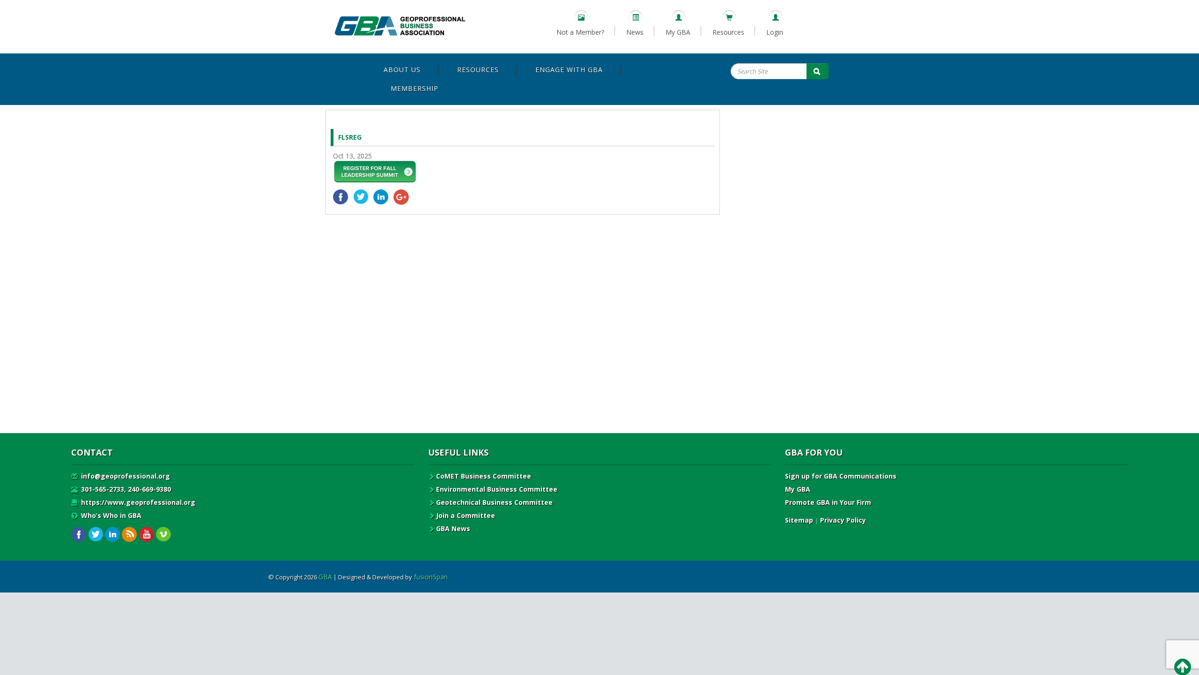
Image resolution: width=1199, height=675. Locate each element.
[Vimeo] (163, 534)
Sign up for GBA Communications (840, 476)
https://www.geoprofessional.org (137, 502)
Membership (414, 88)
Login (774, 32)
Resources (728, 32)
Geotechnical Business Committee (494, 502)
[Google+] (401, 197)
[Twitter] (361, 197)
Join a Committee (465, 515)
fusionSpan (431, 576)
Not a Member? (580, 32)
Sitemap (799, 520)
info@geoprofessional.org (124, 476)
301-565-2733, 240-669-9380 (125, 489)
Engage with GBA (569, 69)
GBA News (453, 528)
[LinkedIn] (381, 197)
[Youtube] (146, 534)
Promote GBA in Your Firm (828, 502)
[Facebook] (340, 197)
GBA (325, 576)
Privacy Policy (843, 520)
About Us (402, 69)
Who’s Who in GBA (110, 515)
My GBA (678, 32)
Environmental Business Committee (496, 489)
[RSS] (129, 534)
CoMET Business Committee (483, 476)
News (635, 32)
